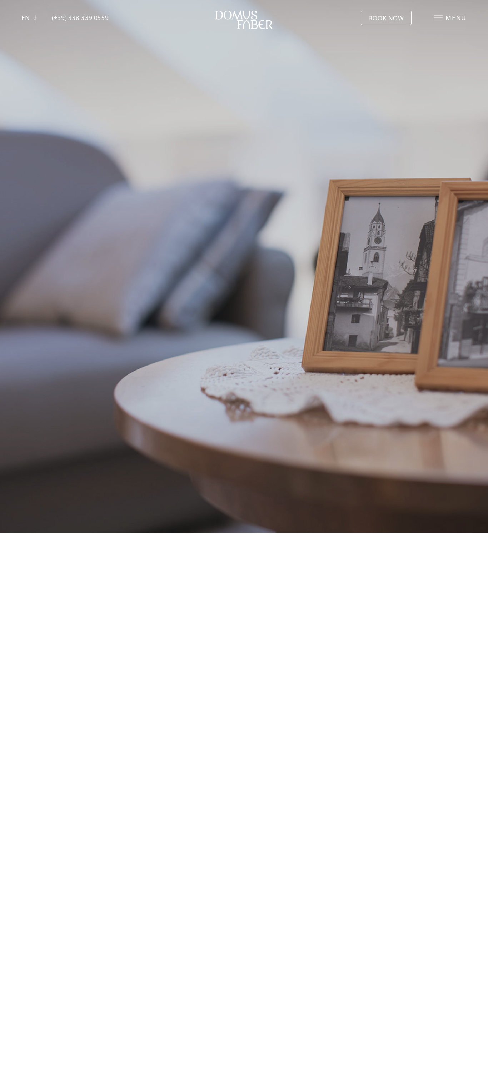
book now (386, 18)
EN (25, 18)
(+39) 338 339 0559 (80, 18)
